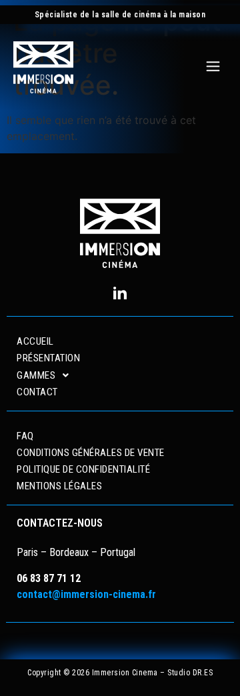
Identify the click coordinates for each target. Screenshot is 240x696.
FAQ (25, 436)
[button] (213, 67)
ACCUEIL (35, 341)
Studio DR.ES (190, 672)
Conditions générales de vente (91, 453)
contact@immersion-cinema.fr (86, 594)
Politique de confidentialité (83, 469)
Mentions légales (59, 486)
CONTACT (37, 392)
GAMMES (36, 375)
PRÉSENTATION (48, 358)
